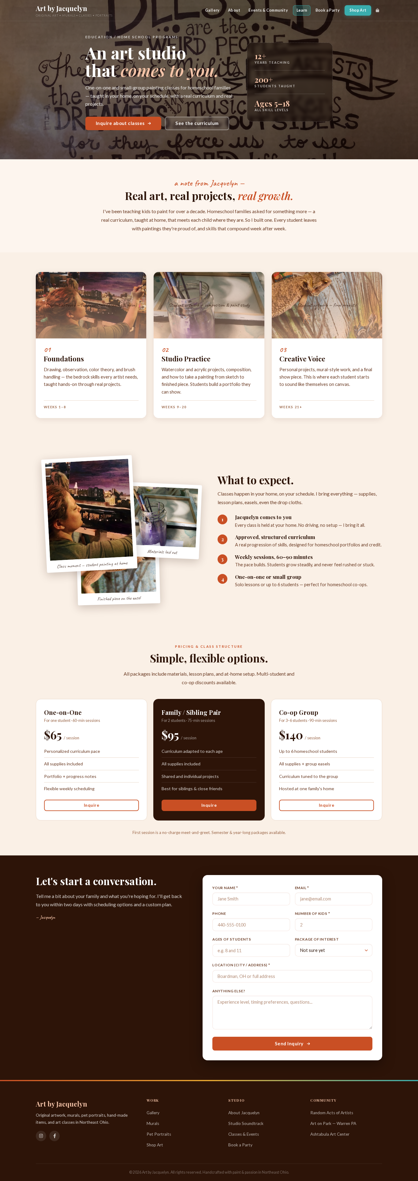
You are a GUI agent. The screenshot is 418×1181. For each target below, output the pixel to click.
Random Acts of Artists (331, 1112)
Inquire (91, 805)
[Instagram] (41, 1136)
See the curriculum (196, 123)
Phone (219, 913)
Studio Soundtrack (245, 1123)
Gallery (212, 10)
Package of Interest (317, 939)
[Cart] (377, 10)
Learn (302, 10)
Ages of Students (231, 939)
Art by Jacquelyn (61, 8)
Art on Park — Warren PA (333, 1123)
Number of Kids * (312, 913)
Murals (153, 1123)
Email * (302, 888)
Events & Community (268, 10)
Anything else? (228, 991)
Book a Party (327, 10)
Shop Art (357, 10)
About (234, 10)
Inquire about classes (120, 123)
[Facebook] (54, 1136)
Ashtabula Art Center (329, 1134)
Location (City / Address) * (241, 965)
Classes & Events (243, 1134)
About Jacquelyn (243, 1112)
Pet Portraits (159, 1134)
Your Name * (225, 888)
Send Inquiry (289, 1043)
